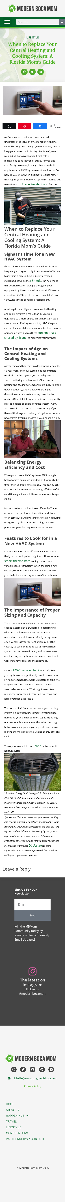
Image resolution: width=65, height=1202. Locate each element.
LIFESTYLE (32, 37)
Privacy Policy (32, 1086)
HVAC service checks (27, 670)
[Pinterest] (42, 1069)
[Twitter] (23, 1069)
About (11, 1110)
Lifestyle (13, 1127)
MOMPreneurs (17, 1133)
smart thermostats (17, 561)
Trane (37, 746)
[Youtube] (51, 1069)
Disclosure (35, 845)
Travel (11, 1121)
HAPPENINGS (15, 1115)
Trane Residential (34, 184)
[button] (7, 22)
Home (10, 1104)
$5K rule (35, 281)
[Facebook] (32, 1069)
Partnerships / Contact (25, 1139)
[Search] (62, 22)
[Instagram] (14, 1069)
